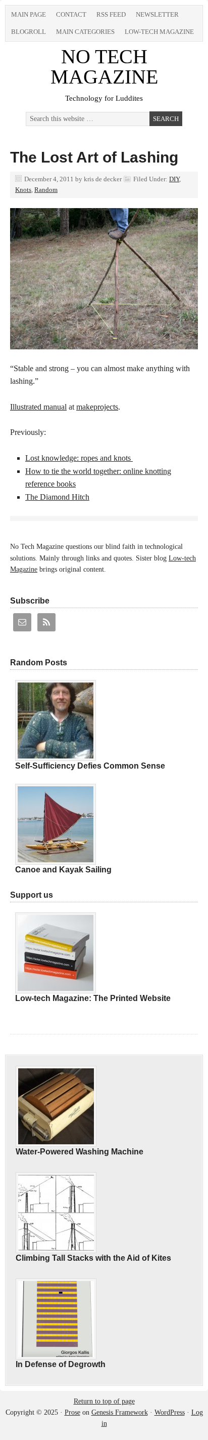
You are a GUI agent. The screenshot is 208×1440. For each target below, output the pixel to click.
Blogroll (28, 31)
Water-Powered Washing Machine (79, 1151)
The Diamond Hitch (57, 497)
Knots (23, 189)
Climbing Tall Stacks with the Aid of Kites (93, 1258)
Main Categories (85, 31)
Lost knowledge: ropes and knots (79, 458)
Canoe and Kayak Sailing (63, 869)
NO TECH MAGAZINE (104, 66)
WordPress (169, 1412)
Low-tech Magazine (159, 31)
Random (46, 189)
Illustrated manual (38, 407)
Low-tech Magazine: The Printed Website (93, 998)
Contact (71, 14)
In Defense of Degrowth (61, 1364)
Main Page (28, 14)
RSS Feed (111, 14)
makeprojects (97, 407)
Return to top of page (104, 1401)
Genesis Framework (119, 1412)
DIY (174, 179)
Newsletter (157, 14)
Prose (72, 1412)
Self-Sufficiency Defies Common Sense (90, 766)
